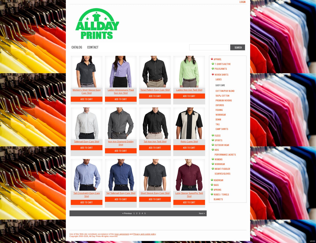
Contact (93, 47)
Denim (218, 119)
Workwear (221, 114)
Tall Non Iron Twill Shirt (155, 141)
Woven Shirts (221, 74)
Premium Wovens (224, 100)
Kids (217, 149)
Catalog (77, 47)
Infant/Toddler (222, 168)
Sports (218, 140)
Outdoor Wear (222, 145)
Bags (216, 184)
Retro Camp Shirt (189, 141)
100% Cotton (222, 95)
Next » (202, 213)
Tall (218, 124)
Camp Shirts (222, 128)
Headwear (218, 180)
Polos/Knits (221, 68)
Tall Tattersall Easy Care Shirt (120, 193)
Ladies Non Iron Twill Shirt (189, 90)
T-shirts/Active (223, 64)
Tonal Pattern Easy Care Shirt (155, 90)
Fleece (218, 135)
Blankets (218, 199)
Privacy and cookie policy (144, 234)
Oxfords (220, 105)
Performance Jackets (225, 154)
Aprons (217, 189)
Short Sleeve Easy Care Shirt (155, 193)
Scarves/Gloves (222, 173)
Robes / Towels (221, 194)
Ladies (219, 79)
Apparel (217, 59)
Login (242, 2)
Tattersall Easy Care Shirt (86, 141)
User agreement (121, 234)
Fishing (219, 109)
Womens (219, 159)
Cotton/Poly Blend (225, 90)
